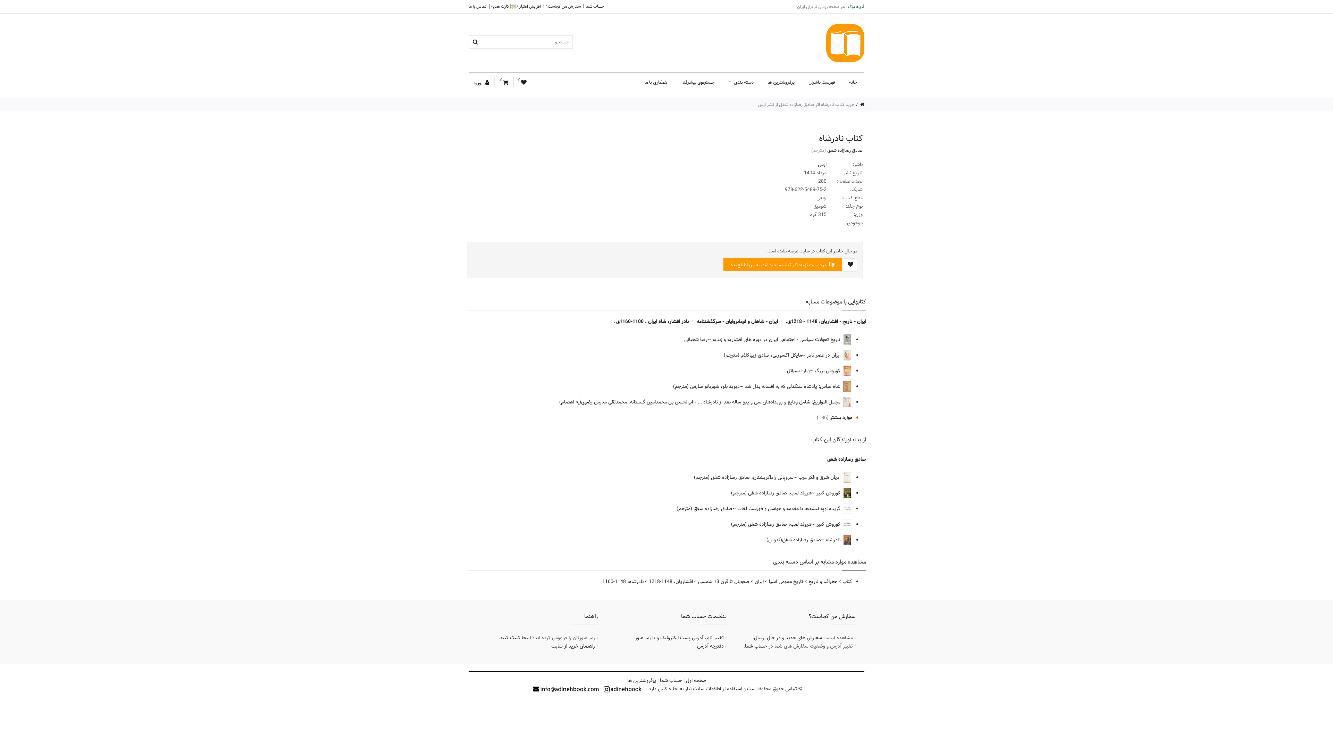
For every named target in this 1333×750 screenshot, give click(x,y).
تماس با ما (477, 6)
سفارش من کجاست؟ (563, 6)
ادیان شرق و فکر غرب (820, 477)
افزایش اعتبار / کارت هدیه (516, 6)
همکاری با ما (656, 82)
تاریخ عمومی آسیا (786, 581)
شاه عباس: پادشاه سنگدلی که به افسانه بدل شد (793, 386)
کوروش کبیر (829, 493)
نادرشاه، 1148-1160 (623, 581)
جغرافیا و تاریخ (822, 581)
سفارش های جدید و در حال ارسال (788, 638)
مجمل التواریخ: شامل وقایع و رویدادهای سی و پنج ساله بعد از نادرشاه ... (770, 402)
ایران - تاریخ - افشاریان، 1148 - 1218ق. (826, 321)
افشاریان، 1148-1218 (671, 581)
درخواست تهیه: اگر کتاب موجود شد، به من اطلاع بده (779, 265)
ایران (759, 581)
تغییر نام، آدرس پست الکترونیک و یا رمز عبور (679, 638)
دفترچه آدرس (710, 646)
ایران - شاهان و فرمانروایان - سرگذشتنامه (737, 321)
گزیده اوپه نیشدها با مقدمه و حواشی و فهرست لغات (789, 509)
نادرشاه (834, 540)
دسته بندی (744, 82)
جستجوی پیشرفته (698, 82)
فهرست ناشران (821, 82)
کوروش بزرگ (828, 371)
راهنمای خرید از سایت (573, 646)
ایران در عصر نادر (824, 355)
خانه (853, 82)
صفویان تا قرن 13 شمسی (723, 581)
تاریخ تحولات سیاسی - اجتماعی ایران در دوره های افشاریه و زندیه (777, 339)
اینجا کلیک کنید (515, 638)
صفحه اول (696, 680)
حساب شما (595, 6)
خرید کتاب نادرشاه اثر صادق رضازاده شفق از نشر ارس (806, 104)
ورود (477, 83)
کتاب (847, 581)
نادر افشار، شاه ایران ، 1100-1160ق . (651, 321)
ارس (822, 164)
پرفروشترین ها (781, 82)
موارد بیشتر (841, 418)
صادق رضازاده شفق (845, 150)
